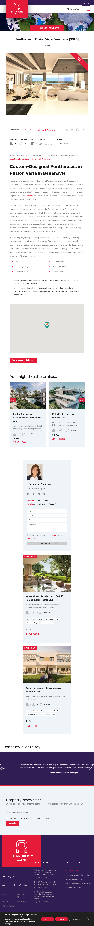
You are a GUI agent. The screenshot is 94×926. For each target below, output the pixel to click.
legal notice (54, 535)
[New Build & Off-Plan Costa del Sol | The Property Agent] (17, 17)
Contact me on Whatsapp (67, 129)
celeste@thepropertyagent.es (45, 504)
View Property (28, 404)
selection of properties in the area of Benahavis (30, 159)
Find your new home (48, 28)
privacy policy (32, 538)
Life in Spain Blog (21, 895)
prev (13, 400)
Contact (6, 901)
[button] (49, 329)
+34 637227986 (72, 871)
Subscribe (13, 823)
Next (83, 85)
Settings (76, 919)
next (82, 400)
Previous (11, 85)
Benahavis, (29, 196)
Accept (48, 919)
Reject (61, 919)
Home (4, 894)
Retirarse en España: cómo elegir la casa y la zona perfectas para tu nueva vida (46, 872)
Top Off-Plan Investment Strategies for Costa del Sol (45, 883)
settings (8, 923)
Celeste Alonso (76, 879)
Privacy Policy (8, 906)
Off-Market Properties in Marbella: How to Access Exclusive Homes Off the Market (44, 895)
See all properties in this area (23, 360)
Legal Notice (21, 901)
